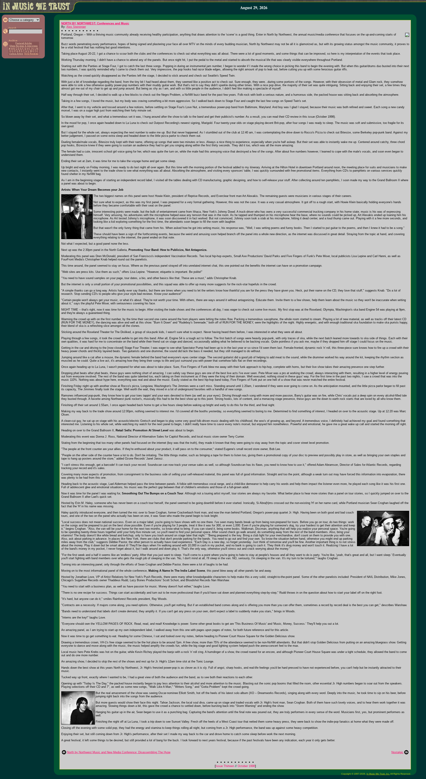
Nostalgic (397, 752)
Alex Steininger (76, 26)
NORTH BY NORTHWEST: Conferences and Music (95, 23)
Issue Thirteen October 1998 (235, 766)
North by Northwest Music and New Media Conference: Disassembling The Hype (118, 752)
